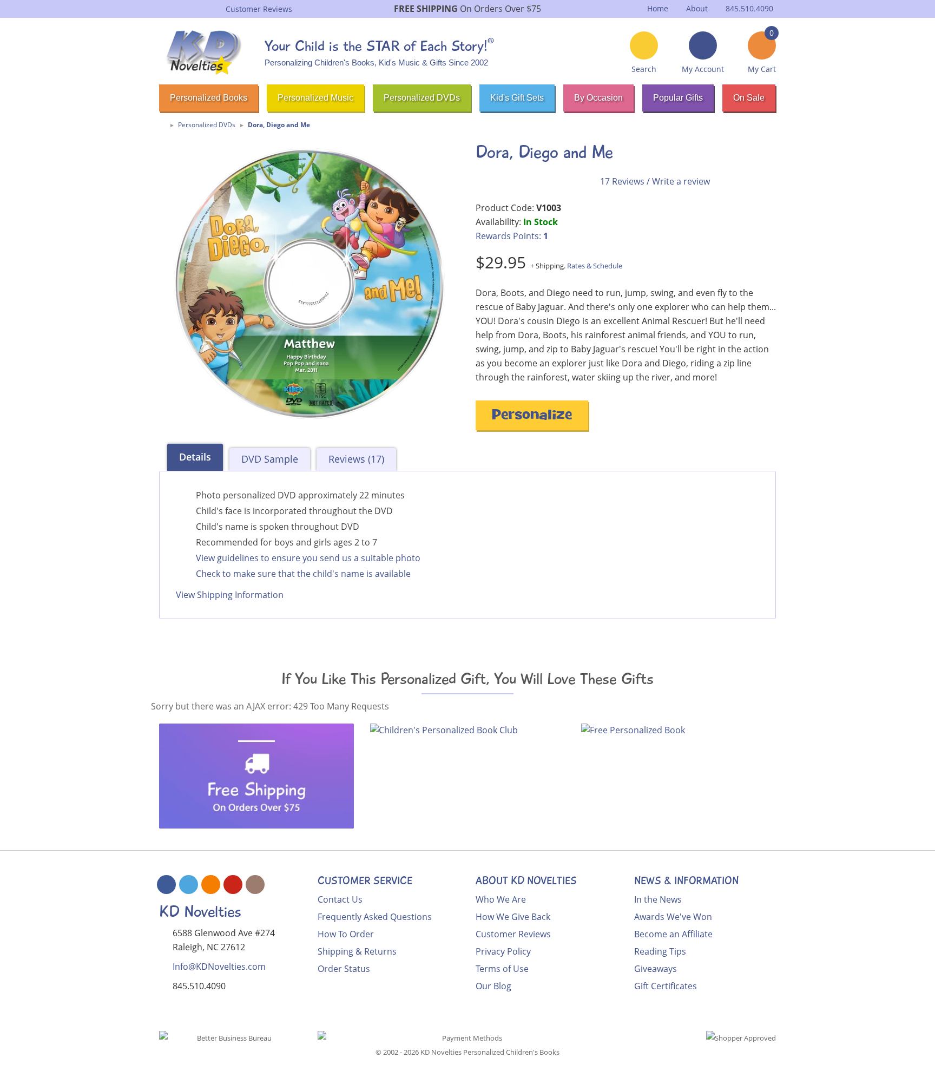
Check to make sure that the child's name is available (303, 574)
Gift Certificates (665, 986)
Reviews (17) (356, 458)
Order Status (344, 969)
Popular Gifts (678, 97)
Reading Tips (660, 951)
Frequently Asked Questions (375, 917)
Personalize (532, 416)
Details (195, 456)
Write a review (681, 181)
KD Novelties (200, 912)
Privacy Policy (503, 951)
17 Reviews (622, 181)
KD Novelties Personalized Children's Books (489, 1052)
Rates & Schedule (594, 266)
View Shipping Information (230, 595)
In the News (658, 899)
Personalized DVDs (422, 97)
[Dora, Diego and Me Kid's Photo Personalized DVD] (309, 283)
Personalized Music (315, 97)
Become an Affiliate (673, 934)
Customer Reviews (513, 934)
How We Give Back (513, 917)
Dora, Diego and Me (279, 124)
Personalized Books (208, 97)
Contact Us (340, 899)
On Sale (749, 97)
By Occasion (598, 97)
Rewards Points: (512, 236)
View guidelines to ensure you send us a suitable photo (308, 558)
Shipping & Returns (357, 951)
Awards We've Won (673, 917)
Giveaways (655, 969)
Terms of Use (502, 969)
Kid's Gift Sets (517, 97)
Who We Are (501, 899)
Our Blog (493, 986)
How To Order (346, 934)
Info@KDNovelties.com (219, 966)
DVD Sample (269, 458)
